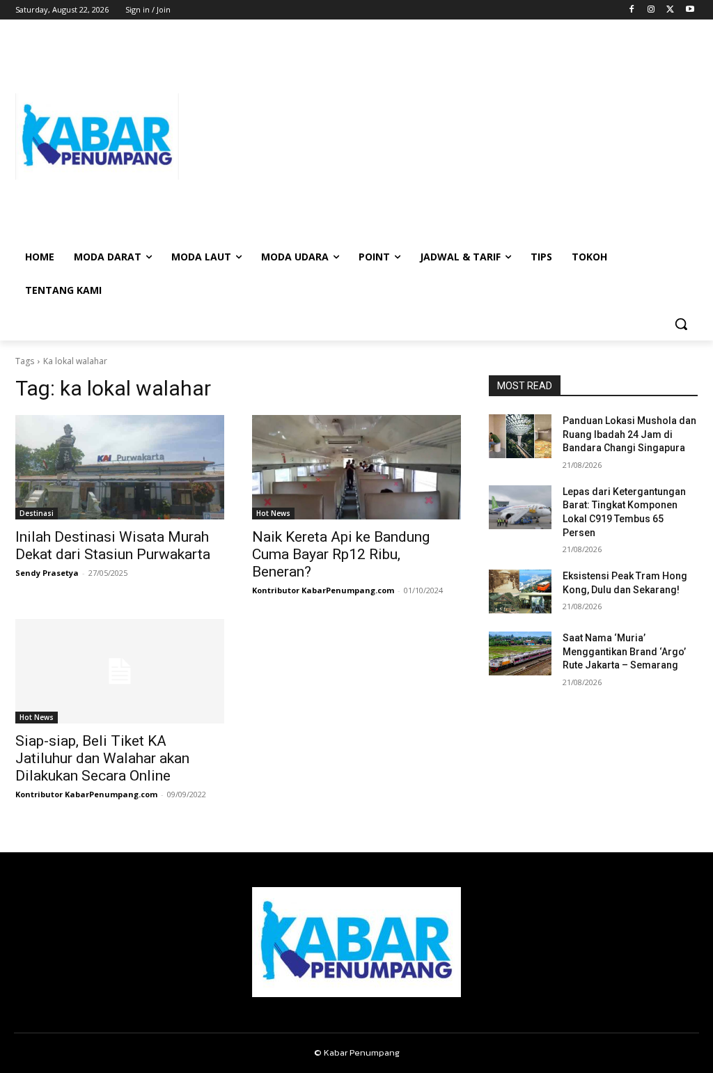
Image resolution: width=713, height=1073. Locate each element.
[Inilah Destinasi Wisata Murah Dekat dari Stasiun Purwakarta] (119, 467)
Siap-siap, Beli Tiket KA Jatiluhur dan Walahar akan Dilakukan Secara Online (102, 758)
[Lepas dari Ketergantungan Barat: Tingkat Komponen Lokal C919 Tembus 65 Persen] (520, 507)
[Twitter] (670, 10)
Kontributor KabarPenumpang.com (323, 590)
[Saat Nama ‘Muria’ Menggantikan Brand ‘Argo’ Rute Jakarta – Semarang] (520, 653)
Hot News (273, 513)
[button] (681, 323)
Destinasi (36, 513)
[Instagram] (651, 10)
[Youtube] (690, 10)
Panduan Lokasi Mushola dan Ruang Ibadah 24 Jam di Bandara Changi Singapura (629, 434)
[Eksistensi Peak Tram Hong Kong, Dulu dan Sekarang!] (520, 591)
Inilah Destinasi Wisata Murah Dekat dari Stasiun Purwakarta (112, 545)
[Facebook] (632, 10)
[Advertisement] (438, 136)
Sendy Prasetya (47, 572)
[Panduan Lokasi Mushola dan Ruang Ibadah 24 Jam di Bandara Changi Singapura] (520, 436)
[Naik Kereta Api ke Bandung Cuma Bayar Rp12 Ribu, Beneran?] (356, 467)
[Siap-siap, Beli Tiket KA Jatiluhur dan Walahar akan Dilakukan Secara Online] (119, 671)
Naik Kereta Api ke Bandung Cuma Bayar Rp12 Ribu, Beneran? (341, 554)
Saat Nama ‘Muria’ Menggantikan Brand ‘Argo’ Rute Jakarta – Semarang (624, 651)
